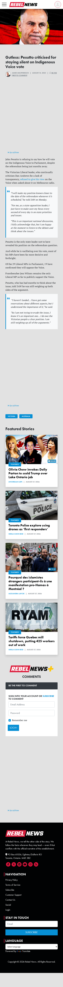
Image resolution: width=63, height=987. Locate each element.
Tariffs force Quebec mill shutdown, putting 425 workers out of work (31, 641)
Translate (26, 951)
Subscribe (9, 889)
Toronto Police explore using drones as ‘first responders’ (29, 527)
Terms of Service (12, 884)
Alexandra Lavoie (16, 593)
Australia (26, 416)
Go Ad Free (14, 152)
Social (8, 904)
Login (7, 909)
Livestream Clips (15, 482)
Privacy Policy (11, 879)
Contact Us (10, 899)
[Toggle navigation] (4, 4)
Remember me (19, 720)
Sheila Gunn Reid (15, 534)
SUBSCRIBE (48, 696)
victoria (11, 416)
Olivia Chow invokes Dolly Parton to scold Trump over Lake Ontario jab (27, 473)
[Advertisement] (31, 118)
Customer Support (13, 894)
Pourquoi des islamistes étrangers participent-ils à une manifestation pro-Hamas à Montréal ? (30, 583)
